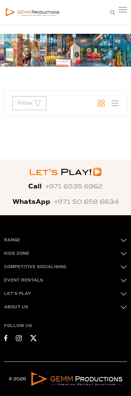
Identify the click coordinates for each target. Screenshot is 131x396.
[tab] (101, 103)
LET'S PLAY (17, 293)
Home (12, 40)
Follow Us (18, 325)
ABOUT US (16, 307)
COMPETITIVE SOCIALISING (35, 266)
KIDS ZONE (16, 253)
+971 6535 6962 (74, 186)
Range (39, 40)
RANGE (12, 240)
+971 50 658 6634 (86, 202)
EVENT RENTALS (23, 280)
